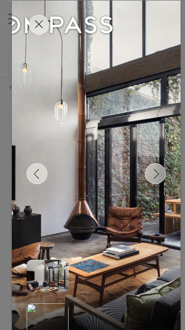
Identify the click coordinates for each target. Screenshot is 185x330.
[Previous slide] (37, 173)
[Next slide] (155, 173)
